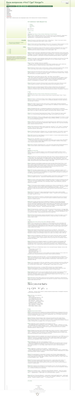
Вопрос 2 (29, 40)
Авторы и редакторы (33, 6)
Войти (8, 7)
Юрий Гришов (47, 34)
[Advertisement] (16, 29)
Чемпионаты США (34, 17)
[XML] (31, 380)
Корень (10, 17)
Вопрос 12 (30, 86)
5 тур (10, 53)
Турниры (24, 6)
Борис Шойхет (43, 221)
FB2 (30, 27)
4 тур (10, 52)
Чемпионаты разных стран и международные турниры (20, 17)
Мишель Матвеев (41, 34)
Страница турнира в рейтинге (14, 43)
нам (14, 59)
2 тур (10, 50)
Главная (7, 17)
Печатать (31, 25)
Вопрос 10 (30, 76)
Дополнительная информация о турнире (16, 42)
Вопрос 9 (29, 71)
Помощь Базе (9, 16)
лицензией (18, 57)
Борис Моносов (35, 34)
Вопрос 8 (29, 67)
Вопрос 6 (29, 58)
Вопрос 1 (29, 35)
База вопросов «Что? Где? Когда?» (24, 2)
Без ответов (32, 26)
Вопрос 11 (30, 83)
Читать (31, 24)
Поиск (19, 6)
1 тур (10, 49)
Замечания (8, 13)
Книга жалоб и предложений (46, 6)
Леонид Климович (35, 310)
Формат (8, 12)
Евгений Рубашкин (53, 34)
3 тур (10, 51)
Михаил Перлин (35, 221)
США (30, 17)
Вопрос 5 (29, 52)
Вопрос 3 (29, 103)
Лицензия (8, 9)
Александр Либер (35, 150)
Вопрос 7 (29, 63)
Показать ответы (31, 30)
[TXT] (29, 380)
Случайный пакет (11, 6)
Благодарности (9, 10)
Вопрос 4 (29, 47)
